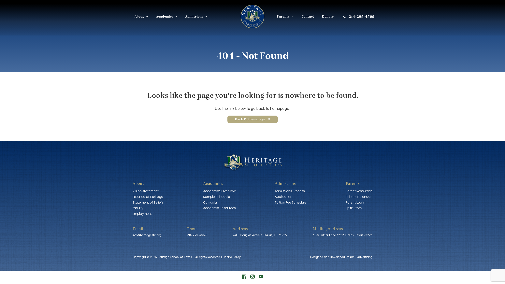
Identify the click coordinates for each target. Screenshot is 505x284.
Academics (164, 16)
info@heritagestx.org (147, 235)
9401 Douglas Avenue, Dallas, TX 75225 (260, 235)
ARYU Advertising (361, 257)
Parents (283, 16)
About (139, 16)
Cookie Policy (232, 257)
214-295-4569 (197, 235)
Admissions (194, 16)
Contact (307, 16)
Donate (328, 16)
